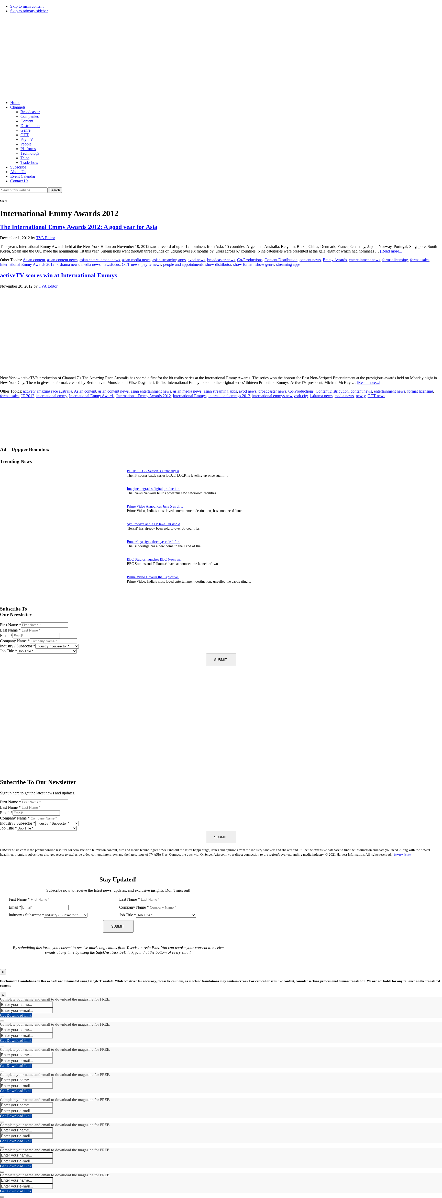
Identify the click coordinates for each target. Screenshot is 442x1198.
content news (310, 260)
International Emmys (189, 396)
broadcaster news (221, 260)
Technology (30, 153)
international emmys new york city (280, 396)
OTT (24, 135)
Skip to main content (26, 6)
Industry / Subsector (17, 646)
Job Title (8, 651)
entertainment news (364, 260)
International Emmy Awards (91, 396)
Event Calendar (22, 176)
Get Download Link (16, 1015)
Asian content (34, 260)
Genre (25, 130)
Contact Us (19, 181)
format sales (419, 260)
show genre (265, 264)
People (25, 144)
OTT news (130, 264)
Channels (17, 107)
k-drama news (68, 264)
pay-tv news (151, 264)
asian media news (136, 260)
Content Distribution (280, 260)
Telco (24, 158)
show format (243, 264)
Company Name (15, 641)
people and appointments (183, 264)
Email (6, 635)
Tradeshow (29, 162)
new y (361, 396)
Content (26, 121)
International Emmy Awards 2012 (27, 264)
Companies (29, 116)
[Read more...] (391, 251)
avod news (196, 260)
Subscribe (18, 167)
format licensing (395, 260)
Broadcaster (30, 112)
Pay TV (26, 139)
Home (15, 102)
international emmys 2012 (229, 396)
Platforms (28, 148)
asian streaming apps (169, 260)
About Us (18, 172)
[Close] (2, 1021)
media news (91, 264)
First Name (10, 625)
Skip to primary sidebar (29, 11)
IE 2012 (27, 396)
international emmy (51, 396)
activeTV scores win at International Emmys (58, 275)
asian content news (62, 260)
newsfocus (111, 264)
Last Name (10, 630)
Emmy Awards (335, 260)
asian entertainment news (100, 260)
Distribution (30, 125)
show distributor (218, 264)
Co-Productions (249, 260)
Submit (220, 660)
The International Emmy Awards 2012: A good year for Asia (78, 227)
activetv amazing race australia (47, 391)
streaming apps (288, 264)
